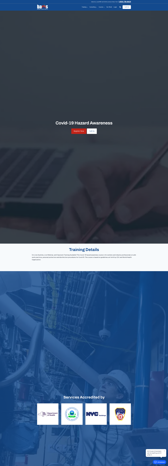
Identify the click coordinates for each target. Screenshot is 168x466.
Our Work (109, 7)
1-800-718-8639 (125, 1)
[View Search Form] (120, 7)
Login (115, 7)
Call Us (127, 7)
